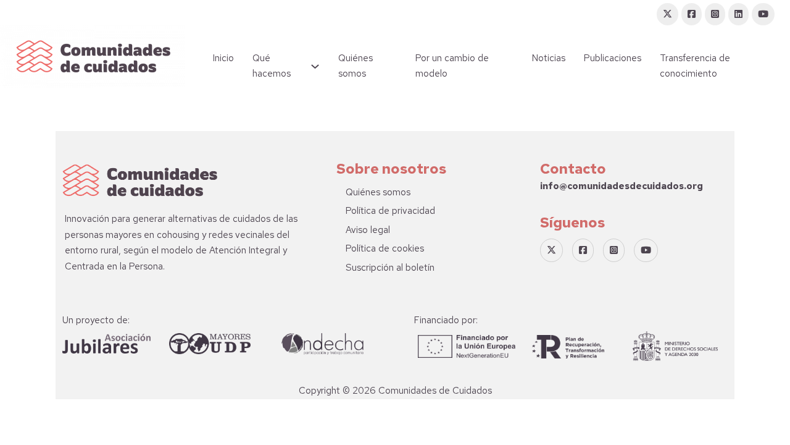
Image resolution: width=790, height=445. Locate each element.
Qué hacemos (271, 66)
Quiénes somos (355, 66)
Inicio (223, 58)
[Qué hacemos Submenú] (315, 66)
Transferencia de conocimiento (695, 66)
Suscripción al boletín (390, 267)
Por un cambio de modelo (452, 66)
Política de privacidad (390, 211)
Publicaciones (612, 58)
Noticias (548, 58)
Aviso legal (368, 230)
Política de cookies (385, 248)
